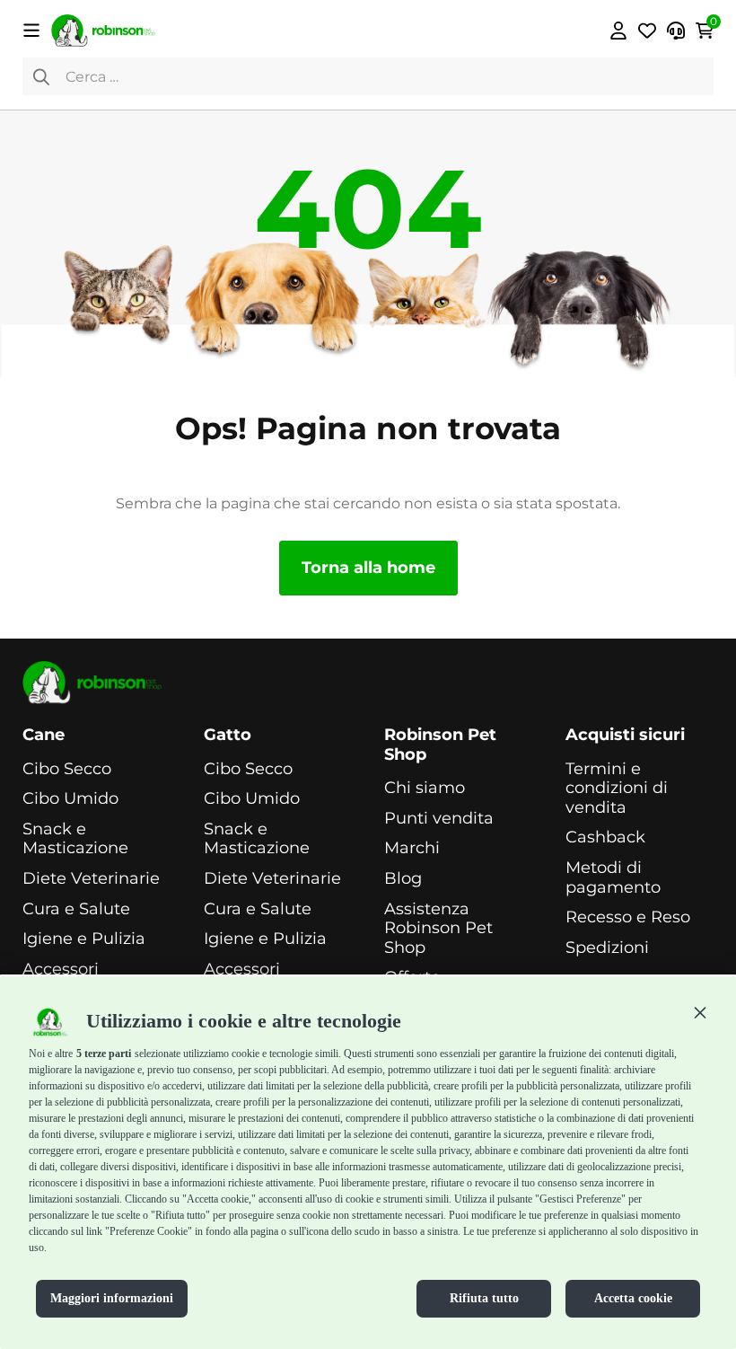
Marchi (412, 848)
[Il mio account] (618, 31)
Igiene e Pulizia (83, 939)
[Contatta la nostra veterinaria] (676, 31)
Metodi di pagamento (613, 878)
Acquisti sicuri (625, 735)
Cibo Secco (66, 769)
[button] (700, 1012)
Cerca (41, 76)
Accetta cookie (633, 1298)
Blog (403, 878)
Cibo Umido (70, 798)
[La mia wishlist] (647, 31)
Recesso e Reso (627, 917)
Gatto (227, 735)
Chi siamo (424, 788)
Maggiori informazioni (111, 1298)
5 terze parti (103, 1053)
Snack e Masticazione (75, 839)
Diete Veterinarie (91, 878)
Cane (43, 735)
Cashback (605, 837)
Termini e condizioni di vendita (616, 788)
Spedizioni (607, 948)
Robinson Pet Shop (440, 745)
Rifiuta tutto (484, 1298)
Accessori (60, 969)
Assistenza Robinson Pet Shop (438, 928)
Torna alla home (368, 568)
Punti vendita (439, 818)
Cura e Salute (76, 909)
